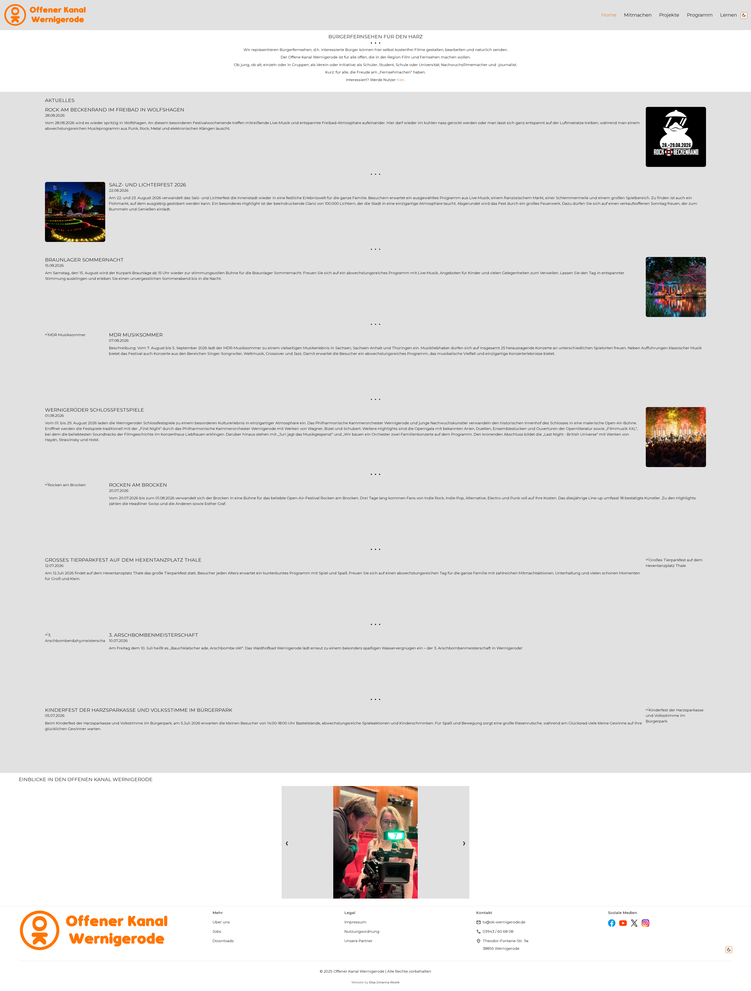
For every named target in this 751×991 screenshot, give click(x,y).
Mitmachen (638, 15)
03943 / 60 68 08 (498, 931)
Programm (700, 15)
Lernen (728, 15)
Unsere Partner (358, 940)
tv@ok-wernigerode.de (504, 922)
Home (608, 15)
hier (400, 79)
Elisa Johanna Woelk (384, 982)
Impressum (355, 922)
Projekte (669, 15)
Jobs (217, 931)
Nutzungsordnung (361, 931)
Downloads (223, 940)
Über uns (221, 922)
